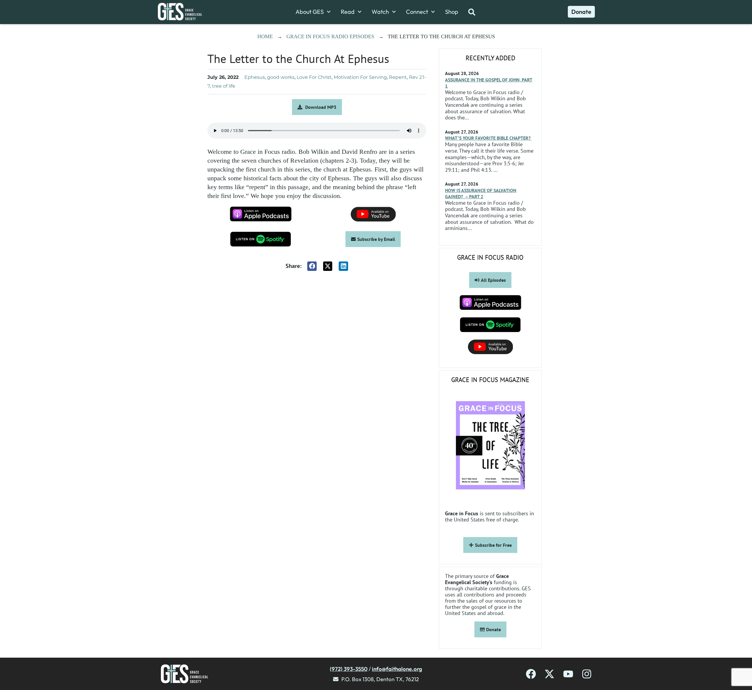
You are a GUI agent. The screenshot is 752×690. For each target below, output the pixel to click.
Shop (451, 12)
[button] (312, 266)
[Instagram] (587, 674)
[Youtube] (568, 674)
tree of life (223, 86)
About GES (310, 12)
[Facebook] (531, 674)
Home (265, 36)
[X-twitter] (549, 674)
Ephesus (254, 77)
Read (348, 12)
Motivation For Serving (360, 77)
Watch (380, 12)
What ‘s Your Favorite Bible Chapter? (488, 138)
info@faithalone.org (397, 668)
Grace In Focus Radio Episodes (330, 36)
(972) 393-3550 (348, 668)
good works (281, 77)
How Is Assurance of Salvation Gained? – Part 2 (480, 193)
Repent (398, 77)
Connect (417, 12)
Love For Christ (314, 77)
